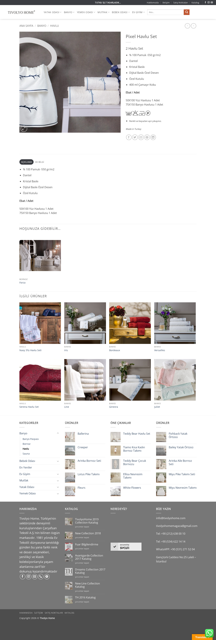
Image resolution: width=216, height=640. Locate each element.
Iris (66, 350)
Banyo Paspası (31, 439)
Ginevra (113, 406)
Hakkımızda (153, 2)
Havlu (54, 26)
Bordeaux (114, 350)
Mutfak (102, 12)
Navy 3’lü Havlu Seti (30, 350)
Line (66, 406)
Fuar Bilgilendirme (86, 544)
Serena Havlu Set (29, 406)
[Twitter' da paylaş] (135, 137)
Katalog (195, 2)
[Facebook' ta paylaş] (129, 137)
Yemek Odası (85, 12)
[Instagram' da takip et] (209, 2)
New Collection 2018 (88, 533)
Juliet (157, 406)
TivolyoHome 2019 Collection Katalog (87, 521)
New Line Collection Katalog (87, 585)
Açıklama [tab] (26, 161)
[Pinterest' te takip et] (47, 576)
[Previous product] (193, 25)
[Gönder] (187, 12)
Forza (22, 282)
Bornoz (27, 443)
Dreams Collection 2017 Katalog (90, 571)
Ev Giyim (137, 12)
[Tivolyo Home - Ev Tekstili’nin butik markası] (21, 12)
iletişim (166, 2)
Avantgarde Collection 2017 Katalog (89, 557)
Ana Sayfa (26, 26)
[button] (24, 128)
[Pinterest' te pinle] (147, 137)
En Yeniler (25, 467)
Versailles (159, 350)
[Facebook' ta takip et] (205, 2)
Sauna (26, 453)
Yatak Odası (51, 12)
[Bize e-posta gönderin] (212, 2)
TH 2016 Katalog (85, 597)
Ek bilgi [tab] (39, 161)
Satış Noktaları (180, 2)
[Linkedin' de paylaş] (153, 137)
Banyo (68, 12)
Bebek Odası (119, 12)
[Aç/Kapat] (58, 433)
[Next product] (187, 25)
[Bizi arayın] (41, 576)
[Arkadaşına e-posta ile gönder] (141, 137)
